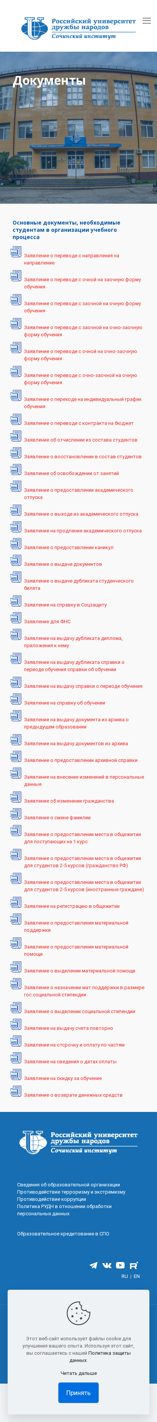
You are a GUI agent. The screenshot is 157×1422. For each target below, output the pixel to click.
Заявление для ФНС (47, 621)
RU (125, 1276)
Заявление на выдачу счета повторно (68, 1028)
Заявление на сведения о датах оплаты (70, 1061)
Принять (78, 1393)
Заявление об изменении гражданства (69, 801)
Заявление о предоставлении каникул (69, 547)
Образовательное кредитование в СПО (63, 1234)
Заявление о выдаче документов (63, 564)
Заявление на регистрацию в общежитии (72, 906)
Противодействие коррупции (51, 1199)
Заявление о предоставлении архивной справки (81, 760)
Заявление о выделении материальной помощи (79, 971)
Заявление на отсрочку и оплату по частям (74, 1045)
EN (137, 1276)
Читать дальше (79, 1373)
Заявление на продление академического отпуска (83, 531)
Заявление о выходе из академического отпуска (81, 514)
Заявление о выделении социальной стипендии (79, 1011)
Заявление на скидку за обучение (63, 1078)
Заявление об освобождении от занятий (71, 473)
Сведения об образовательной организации (68, 1185)
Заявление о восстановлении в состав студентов (83, 456)
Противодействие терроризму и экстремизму (71, 1192)
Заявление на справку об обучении (64, 703)
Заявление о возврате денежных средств (73, 1095)
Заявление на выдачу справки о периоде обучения (83, 686)
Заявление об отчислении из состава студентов (81, 440)
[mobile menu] (146, 20)
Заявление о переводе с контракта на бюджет (79, 423)
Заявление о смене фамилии (57, 817)
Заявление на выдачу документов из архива (76, 743)
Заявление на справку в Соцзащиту (65, 605)
